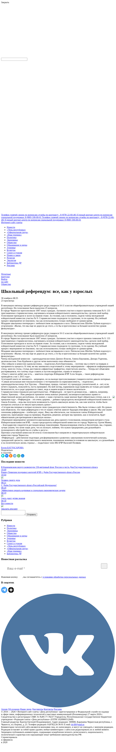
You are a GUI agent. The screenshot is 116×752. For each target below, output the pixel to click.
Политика (11, 237)
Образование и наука (17, 245)
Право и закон (14, 255)
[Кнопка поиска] (3, 56)
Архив (4, 709)
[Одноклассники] (10, 455)
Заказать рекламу (9, 509)
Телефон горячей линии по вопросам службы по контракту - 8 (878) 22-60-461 (39, 215)
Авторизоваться (62, 36)
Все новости (7, 503)
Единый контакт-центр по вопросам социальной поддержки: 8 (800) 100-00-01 (43, 220)
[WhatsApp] (18, 455)
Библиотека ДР (14, 263)
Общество (12, 242)
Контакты (48, 709)
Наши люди (25, 709)
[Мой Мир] (22, 455)
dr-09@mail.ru (77, 724)
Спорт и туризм (14, 253)
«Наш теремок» (14, 235)
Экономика (12, 240)
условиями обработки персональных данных (64, 577)
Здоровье (11, 247)
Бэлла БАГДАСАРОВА (12, 447)
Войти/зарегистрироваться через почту (58, 19)
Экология (11, 260)
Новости (11, 227)
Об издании (14, 709)
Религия (11, 258)
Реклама (11, 265)
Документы (37, 709)
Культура (11, 250)
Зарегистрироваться (31, 22)
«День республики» (16, 230)
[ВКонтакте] (6, 455)
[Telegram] (14, 455)
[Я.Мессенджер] (3, 455)
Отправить (31, 515)
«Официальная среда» (17, 232)
